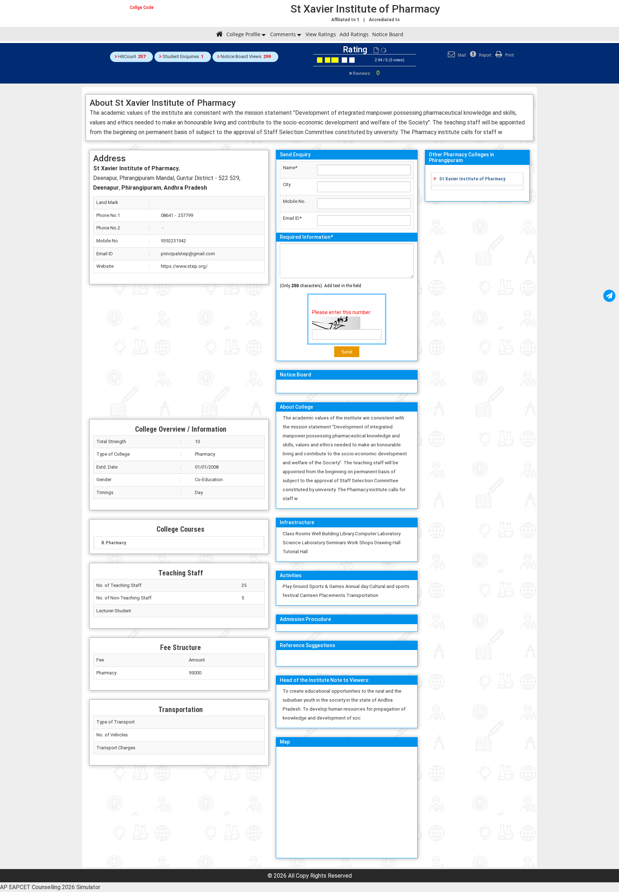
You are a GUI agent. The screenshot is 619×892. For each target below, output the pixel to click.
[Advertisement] (179, 351)
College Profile (243, 34)
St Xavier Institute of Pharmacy (472, 178)
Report (484, 55)
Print (509, 55)
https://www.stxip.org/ (184, 266)
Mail (461, 55)
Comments (283, 34)
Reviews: (366, 73)
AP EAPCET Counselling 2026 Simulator (50, 887)
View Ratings (321, 34)
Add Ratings (354, 34)
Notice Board (387, 34)
